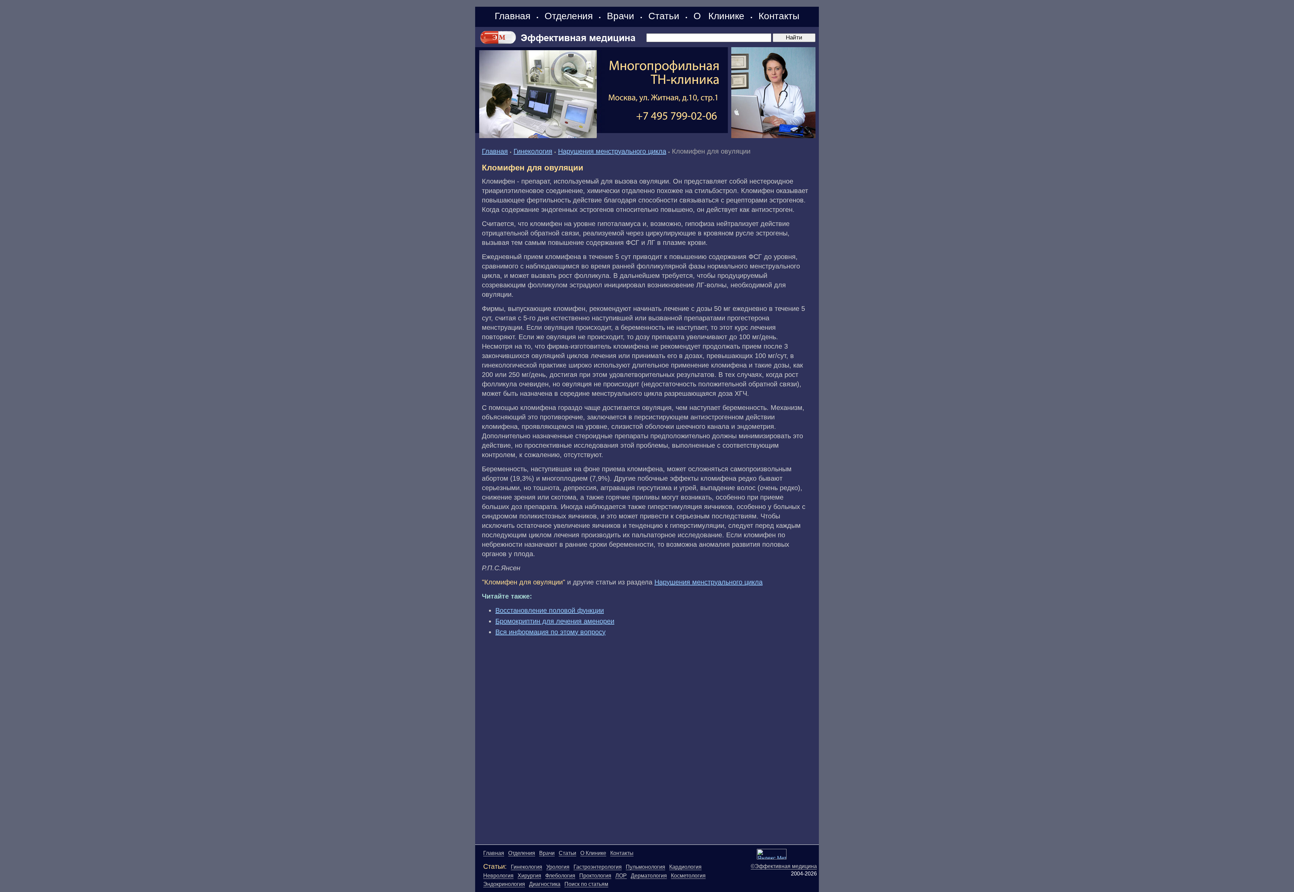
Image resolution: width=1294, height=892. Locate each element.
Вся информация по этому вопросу (550, 632)
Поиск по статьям (586, 884)
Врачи (620, 16)
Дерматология (649, 876)
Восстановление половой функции (549, 610)
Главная (512, 16)
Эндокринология (504, 884)
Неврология (498, 876)
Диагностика (544, 884)
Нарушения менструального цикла (612, 151)
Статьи (663, 16)
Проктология (595, 876)
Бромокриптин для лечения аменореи (554, 621)
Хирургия (529, 876)
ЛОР (621, 876)
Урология (557, 867)
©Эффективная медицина (784, 866)
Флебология (560, 876)
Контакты (779, 16)
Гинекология (533, 151)
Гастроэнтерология (598, 867)
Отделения (569, 16)
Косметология (688, 876)
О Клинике (719, 16)
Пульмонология (645, 867)
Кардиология (685, 867)
